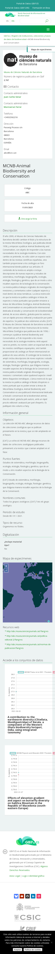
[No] (51, 942)
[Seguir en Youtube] (22, 896)
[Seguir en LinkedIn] (33, 896)
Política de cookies (33, 949)
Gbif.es (7, 36)
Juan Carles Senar (12, 96)
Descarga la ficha (29, 218)
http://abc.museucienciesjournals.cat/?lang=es (27, 631)
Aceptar (17, 949)
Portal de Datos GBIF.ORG (17, 8)
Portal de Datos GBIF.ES (27, 4)
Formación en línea (41, 8)
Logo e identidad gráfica (33, 876)
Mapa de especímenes (41, 49)
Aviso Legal (14, 876)
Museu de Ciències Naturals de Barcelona (23, 72)
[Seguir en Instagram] (39, 896)
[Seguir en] (16, 896)
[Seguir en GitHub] (27, 896)
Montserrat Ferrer (13, 107)
